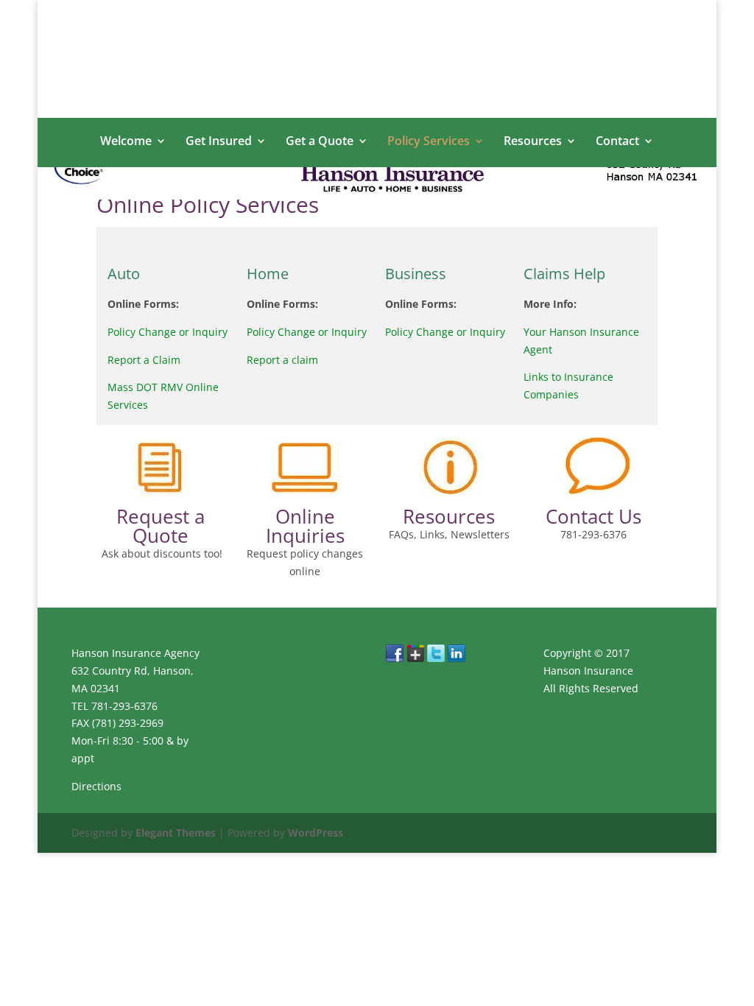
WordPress (315, 833)
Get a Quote (319, 142)
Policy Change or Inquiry (168, 332)
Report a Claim (144, 360)
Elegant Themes (175, 833)
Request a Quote (160, 526)
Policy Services (428, 142)
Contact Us (593, 516)
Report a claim (282, 360)
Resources (533, 142)
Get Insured (219, 142)
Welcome (126, 142)
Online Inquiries (305, 526)
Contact (617, 142)
